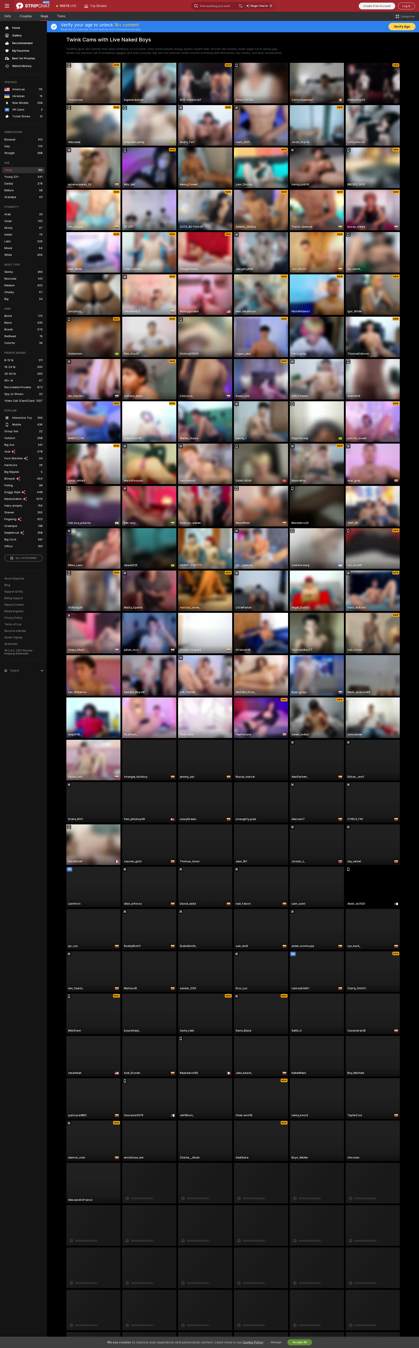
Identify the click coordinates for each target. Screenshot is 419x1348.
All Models (11, 644)
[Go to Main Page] (33, 6)
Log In (406, 6)
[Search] (241, 6)
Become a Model (15, 630)
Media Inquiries (14, 611)
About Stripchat (14, 578)
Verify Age (402, 26)
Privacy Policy (13, 617)
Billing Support (13, 598)
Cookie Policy (252, 1342)
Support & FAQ (13, 591)
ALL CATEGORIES (26, 558)
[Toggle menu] (7, 6)
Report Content (14, 604)
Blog (7, 585)
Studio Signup (13, 637)
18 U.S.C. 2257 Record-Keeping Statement (18, 652)
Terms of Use (12, 624)
